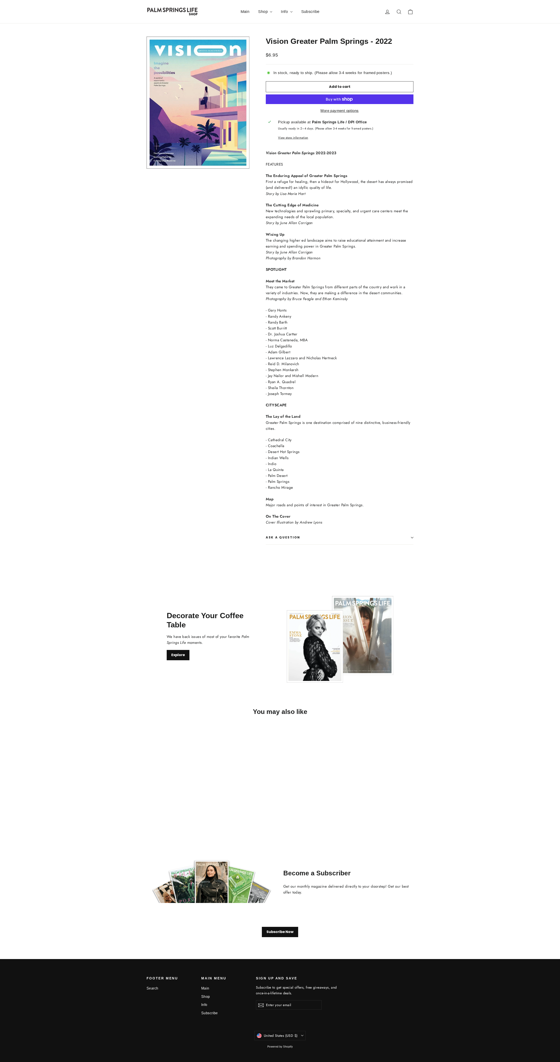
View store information (293, 137)
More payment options (339, 111)
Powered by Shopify (280, 1046)
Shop (263, 11)
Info (285, 11)
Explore (178, 654)
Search (152, 988)
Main (245, 11)
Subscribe (310, 11)
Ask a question (283, 537)
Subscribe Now (280, 931)
